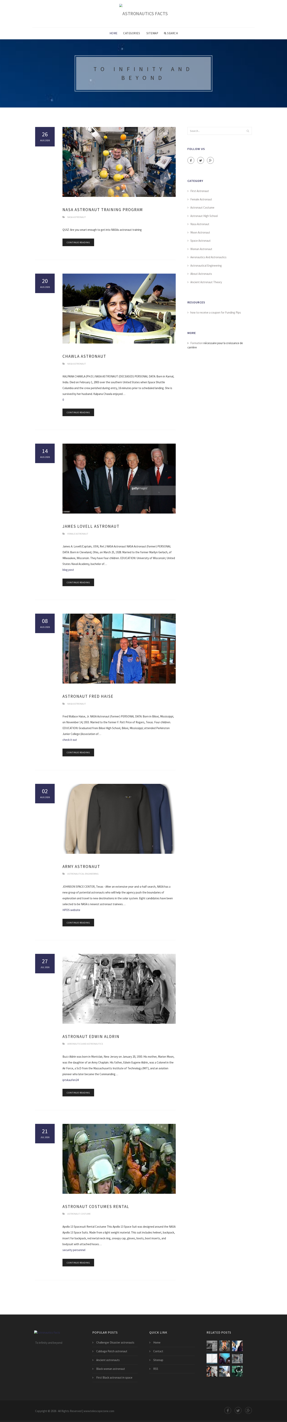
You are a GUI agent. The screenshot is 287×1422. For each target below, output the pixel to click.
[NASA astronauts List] (224, 1358)
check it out (69, 740)
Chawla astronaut (84, 356)
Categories (131, 33)
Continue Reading (78, 242)
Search (172, 33)
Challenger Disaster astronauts (115, 1342)
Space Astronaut (200, 240)
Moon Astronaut (200, 232)
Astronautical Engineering (83, 873)
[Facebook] (190, 160)
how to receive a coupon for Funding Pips (215, 312)
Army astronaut (81, 866)
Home (114, 33)
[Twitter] (200, 160)
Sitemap (152, 33)
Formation (196, 343)
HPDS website (71, 910)
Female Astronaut (77, 533)
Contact (158, 1351)
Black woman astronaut (110, 1369)
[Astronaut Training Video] (237, 1371)
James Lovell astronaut (90, 526)
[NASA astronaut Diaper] (237, 1346)
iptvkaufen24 (70, 1080)
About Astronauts (201, 274)
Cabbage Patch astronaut (111, 1351)
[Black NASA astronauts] (212, 1371)
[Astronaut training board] (224, 1371)
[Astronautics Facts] (143, 13)
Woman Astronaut (201, 249)
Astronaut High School (204, 216)
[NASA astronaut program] (212, 1346)
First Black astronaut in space (114, 1377)
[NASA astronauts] (237, 1358)
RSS (155, 1369)
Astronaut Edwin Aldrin (90, 1036)
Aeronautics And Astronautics (85, 1043)
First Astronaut (199, 191)
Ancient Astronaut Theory (206, 282)
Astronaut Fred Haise (87, 696)
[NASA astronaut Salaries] (212, 1358)
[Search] (248, 131)
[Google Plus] (210, 160)
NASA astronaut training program (102, 209)
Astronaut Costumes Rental (95, 1206)
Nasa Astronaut (76, 217)
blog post (68, 570)
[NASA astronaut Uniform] (224, 1346)
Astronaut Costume (79, 1213)
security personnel (73, 1250)
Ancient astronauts (108, 1360)
